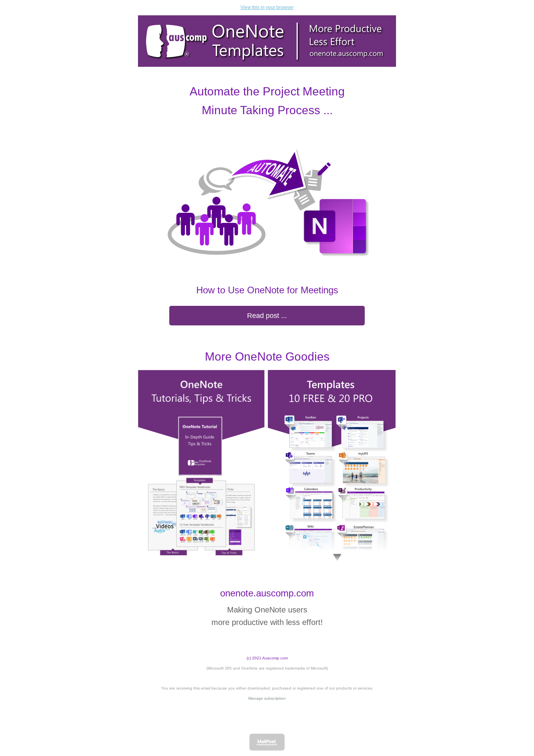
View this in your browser (267, 7)
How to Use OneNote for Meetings (267, 290)
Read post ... (267, 316)
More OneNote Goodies (267, 356)
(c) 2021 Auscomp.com (267, 658)
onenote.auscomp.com (267, 593)
